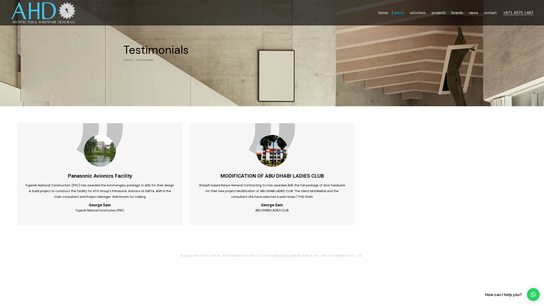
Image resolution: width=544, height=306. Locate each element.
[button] (533, 294)
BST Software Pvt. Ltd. (343, 256)
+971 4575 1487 (518, 12)
